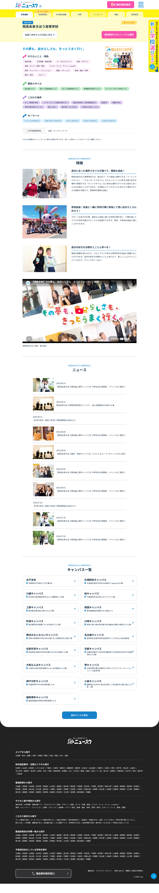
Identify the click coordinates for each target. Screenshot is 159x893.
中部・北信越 (37, 755)
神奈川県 (108, 786)
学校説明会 (42, 14)
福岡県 (38, 792)
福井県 (45, 789)
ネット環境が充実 (22, 820)
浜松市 (84, 768)
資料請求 (134, 14)
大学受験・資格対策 (31, 804)
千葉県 (93, 786)
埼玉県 (86, 786)
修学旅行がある (74, 823)
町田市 (19, 774)
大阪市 (106, 768)
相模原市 (70, 768)
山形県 (52, 786)
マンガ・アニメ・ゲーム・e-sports (105, 804)
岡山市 (125, 768)
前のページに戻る (79, 715)
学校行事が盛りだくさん (125, 820)
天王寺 (76, 771)
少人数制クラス (61, 823)
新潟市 (31, 768)
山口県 (129, 789)
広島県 (108, 789)
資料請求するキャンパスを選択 (119, 34)
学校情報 (24, 14)
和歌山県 (87, 789)
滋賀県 (59, 789)
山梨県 (115, 786)
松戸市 (128, 771)
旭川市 (105, 771)
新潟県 (17, 789)
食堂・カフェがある (106, 820)
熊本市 (33, 771)
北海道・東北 (20, 755)
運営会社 (91, 871)
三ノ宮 (99, 771)
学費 (79, 14)
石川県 (38, 789)
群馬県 (72, 786)
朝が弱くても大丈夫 (103, 823)
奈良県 (72, 789)
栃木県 (66, 786)
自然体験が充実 (88, 823)
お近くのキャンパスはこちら (38, 34)
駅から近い (19, 823)
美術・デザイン (62, 804)
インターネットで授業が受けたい (42, 820)
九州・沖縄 (64, 755)
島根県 (122, 789)
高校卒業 (18, 804)
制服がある (93, 820)
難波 (82, 771)
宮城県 (45, 786)
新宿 (39, 771)
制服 (116, 14)
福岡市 (26, 771)
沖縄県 (88, 792)
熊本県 (59, 792)
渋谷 (44, 771)
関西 (45, 755)
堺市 (113, 768)
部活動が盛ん (49, 823)
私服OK (84, 820)
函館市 (112, 771)
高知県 (31, 792)
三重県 (52, 789)
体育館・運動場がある (34, 823)
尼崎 (93, 771)
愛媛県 (24, 792)
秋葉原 (64, 771)
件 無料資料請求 (120, 4)
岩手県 (38, 786)
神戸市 (119, 768)
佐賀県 (45, 792)
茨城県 (79, 786)
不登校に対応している (120, 823)
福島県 (59, 786)
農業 (123, 807)
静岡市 (77, 768)
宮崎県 (72, 792)
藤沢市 (140, 771)
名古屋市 (92, 768)
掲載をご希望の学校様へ (135, 871)
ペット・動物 (115, 807)
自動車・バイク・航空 (67, 807)
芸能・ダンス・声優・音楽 (80, 804)
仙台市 (24, 768)
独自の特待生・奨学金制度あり (68, 820)
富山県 (31, 789)
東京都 (100, 786)
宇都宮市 (120, 771)
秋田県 (31, 786)
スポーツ (105, 807)
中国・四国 (53, 755)
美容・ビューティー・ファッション (28, 807)
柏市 (134, 771)
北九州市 (18, 771)
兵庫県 (95, 789)
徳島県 (136, 789)
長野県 (24, 789)
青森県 (24, 786)
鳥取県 (115, 789)
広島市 (132, 768)
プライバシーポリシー (104, 871)
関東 (28, 755)
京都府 (66, 789)
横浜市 (62, 768)
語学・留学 (96, 807)
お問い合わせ (119, 871)
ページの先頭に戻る (154, 876)
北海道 (17, 786)
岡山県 (102, 789)
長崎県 (52, 792)
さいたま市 (40, 768)
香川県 (17, 792)
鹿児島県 (80, 792)
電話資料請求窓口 (45, 873)
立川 (70, 771)
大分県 (66, 792)
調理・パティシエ (50, 807)
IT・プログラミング (48, 804)
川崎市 (55, 768)
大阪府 (79, 789)
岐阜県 (136, 786)
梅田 (87, 771)
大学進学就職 (61, 14)
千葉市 (48, 768)
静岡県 (122, 786)
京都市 (100, 768)
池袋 (49, 771)
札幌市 (17, 768)
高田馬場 (56, 771)
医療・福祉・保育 (83, 807)
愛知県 (129, 786)
